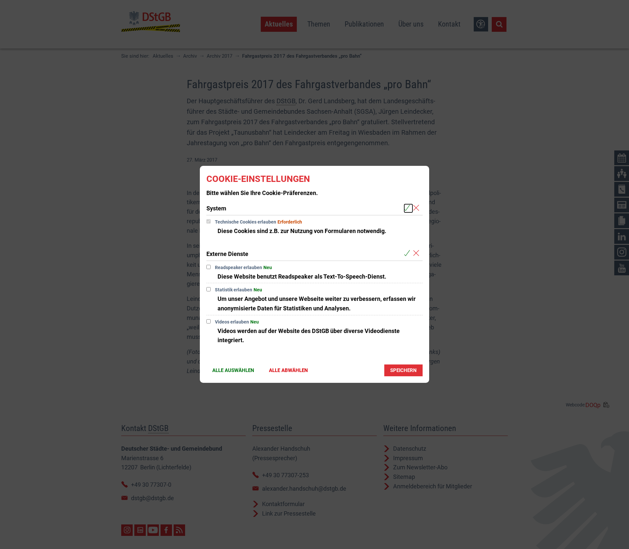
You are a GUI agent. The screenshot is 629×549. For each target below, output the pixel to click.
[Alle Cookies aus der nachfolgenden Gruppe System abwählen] (417, 208)
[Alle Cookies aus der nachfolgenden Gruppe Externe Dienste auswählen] (408, 253)
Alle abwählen (288, 370)
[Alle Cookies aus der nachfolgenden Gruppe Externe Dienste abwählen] (417, 253)
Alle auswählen (233, 370)
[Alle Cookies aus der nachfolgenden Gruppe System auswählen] (408, 208)
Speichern (403, 370)
